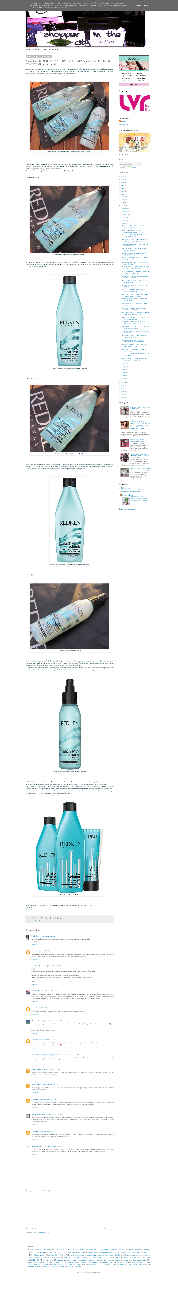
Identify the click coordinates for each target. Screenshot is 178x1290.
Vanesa (123, 121)
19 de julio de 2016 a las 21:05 (50, 991)
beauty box (92, 1249)
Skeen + (103, 1264)
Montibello (110, 1260)
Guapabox (67, 1257)
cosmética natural (121, 1252)
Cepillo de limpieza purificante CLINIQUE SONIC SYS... (134, 254)
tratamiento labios (42, 1266)
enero (124, 378)
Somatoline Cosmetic (112, 1264)
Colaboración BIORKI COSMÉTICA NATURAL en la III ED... (133, 290)
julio (124, 223)
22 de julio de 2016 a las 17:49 (51, 1070)
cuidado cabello (36, 921)
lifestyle (134, 1257)
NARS (118, 1260)
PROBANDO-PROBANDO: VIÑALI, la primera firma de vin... (134, 336)
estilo (117, 1254)
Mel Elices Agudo (36, 1146)
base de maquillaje (80, 1249)
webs (62, 1266)
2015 (122, 382)
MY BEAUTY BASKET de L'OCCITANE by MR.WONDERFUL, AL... (135, 299)
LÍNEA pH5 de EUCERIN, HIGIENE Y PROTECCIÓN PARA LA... (134, 359)
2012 (122, 391)
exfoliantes (144, 1255)
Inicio (71, 1229)
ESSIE (101, 1255)
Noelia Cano (35, 936)
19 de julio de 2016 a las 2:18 (47, 951)
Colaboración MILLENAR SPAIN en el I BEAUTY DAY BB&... (134, 235)
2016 (122, 206)
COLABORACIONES (51, 49)
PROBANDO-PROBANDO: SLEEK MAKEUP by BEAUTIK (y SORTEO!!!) (140, 456)
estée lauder (108, 1255)
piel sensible (94, 1262)
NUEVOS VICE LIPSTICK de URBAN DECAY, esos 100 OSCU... (134, 309)
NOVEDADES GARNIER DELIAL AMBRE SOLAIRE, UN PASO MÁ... (135, 268)
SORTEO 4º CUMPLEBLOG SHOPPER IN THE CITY (139, 440)
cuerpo (147, 1251)
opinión (36, 1262)
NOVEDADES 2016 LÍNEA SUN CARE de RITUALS (135, 304)
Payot (50, 1262)
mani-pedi (49, 1260)
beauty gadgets (104, 1249)
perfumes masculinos (71, 1262)
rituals (47, 1264)
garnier (38, 1257)
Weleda (69, 1266)
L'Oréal (118, 1257)
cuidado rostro (56, 1254)
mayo (124, 367)
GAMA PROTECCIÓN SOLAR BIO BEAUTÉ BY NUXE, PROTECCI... (133, 341)
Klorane (101, 1257)
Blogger (99, 1272)
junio (124, 364)
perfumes (57, 1262)
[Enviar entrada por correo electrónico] (47, 918)
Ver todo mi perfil (124, 124)
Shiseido (87, 1264)
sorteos (122, 1264)
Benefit (114, 1249)
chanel (34, 1252)
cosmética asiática (106, 1252)
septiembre (126, 217)
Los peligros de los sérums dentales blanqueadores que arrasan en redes (131, 491)
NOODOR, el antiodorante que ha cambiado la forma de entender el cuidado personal (139, 498)
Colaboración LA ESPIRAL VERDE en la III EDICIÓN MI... (135, 263)
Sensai (64, 1264)
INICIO (28, 49)
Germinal (45, 1257)
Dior (71, 1255)
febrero (125, 375)
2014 (122, 385)
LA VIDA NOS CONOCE (129, 509)
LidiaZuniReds (36, 991)
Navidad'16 (127, 1260)
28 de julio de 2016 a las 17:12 (52, 1146)
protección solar (122, 1262)
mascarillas (83, 1260)
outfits (44, 1262)
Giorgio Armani (55, 1257)
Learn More (136, 5)
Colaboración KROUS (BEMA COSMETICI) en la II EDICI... (135, 332)
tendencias (131, 1264)
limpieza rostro (145, 1257)
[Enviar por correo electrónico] (51, 918)
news (145, 1260)
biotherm (121, 1249)
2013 (122, 388)
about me (39, 1249)
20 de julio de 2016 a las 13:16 (44, 1008)
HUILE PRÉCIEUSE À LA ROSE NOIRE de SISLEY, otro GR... (135, 281)
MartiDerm (60, 1260)
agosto (125, 220)
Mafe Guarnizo (36, 1084)
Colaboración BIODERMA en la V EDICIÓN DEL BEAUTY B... (135, 245)
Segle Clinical (55, 1264)
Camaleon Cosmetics (134, 1249)
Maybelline (100, 1260)
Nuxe (29, 1262)
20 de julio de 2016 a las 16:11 (53, 1021)
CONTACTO (37, 49)
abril (124, 370)
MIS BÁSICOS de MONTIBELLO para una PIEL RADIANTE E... (135, 277)
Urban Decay (54, 1266)
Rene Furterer (38, 1264)
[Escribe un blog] (53, 918)
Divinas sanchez (36, 1070)
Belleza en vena (126, 488)
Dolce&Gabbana (79, 1255)
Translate (133, 167)
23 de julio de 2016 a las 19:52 (50, 1084)
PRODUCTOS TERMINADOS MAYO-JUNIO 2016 (134, 350)
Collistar (59, 1252)
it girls (85, 1257)
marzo (124, 372)
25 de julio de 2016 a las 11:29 (47, 1099)
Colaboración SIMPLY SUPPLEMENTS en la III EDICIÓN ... (135, 354)
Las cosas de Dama (127, 495)
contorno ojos (92, 1252)
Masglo (91, 1260)
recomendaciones (137, 1262)
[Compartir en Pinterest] (60, 918)
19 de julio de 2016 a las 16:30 (52, 966)
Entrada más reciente (32, 1229)
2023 (122, 185)
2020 (122, 194)
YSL (75, 1266)
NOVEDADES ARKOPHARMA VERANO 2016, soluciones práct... (135, 327)
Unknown (34, 1040)
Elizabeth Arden (91, 1255)
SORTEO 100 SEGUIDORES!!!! (140, 469)
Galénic (30, 1257)
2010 (122, 397)
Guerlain (76, 1257)
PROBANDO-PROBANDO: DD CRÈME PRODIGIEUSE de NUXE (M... (134, 240)
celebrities (146, 1249)
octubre (125, 214)
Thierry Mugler (143, 1264)
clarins (41, 1252)
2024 (122, 182)
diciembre (125, 208)
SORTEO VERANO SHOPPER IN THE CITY (140, 408)
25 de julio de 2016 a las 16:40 (54, 1114)
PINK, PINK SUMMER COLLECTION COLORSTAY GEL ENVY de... (134, 231)
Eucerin (128, 1255)
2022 (122, 188)
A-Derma (30, 1249)
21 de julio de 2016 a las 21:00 (71, 1055)
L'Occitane (110, 1257)
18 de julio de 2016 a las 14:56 (48, 936)
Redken (80, 69)
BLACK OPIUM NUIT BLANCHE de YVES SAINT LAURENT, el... (135, 318)
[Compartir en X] (56, 918)
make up (35, 1259)
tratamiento (31, 1266)
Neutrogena (136, 1260)
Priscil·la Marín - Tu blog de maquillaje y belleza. (46, 1055)
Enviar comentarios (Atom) (41, 1232)
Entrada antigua (108, 1229)
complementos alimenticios (74, 1252)
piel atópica (84, 1262)
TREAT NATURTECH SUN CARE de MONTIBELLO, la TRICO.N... (133, 322)
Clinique (51, 1252)
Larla (33, 1008)
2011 (122, 394)
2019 (122, 197)
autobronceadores (59, 1249)
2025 (122, 179)
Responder (34, 944)
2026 (122, 176)
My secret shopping (37, 1021)
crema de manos (135, 1252)
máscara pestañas (72, 1260)
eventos (136, 1255)
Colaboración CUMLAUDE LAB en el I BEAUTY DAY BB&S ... (134, 345)
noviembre (126, 211)
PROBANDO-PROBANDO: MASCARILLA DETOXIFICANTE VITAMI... (135, 313)
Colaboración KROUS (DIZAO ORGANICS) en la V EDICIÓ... (135, 258)
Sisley (95, 1264)
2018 (122, 200)
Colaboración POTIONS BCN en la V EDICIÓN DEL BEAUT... (133, 226)
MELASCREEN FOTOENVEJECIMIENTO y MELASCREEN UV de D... (136, 272)
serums (78, 1264)
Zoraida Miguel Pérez (38, 1114)
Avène (69, 1249)
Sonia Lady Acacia (37, 966)
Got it (146, 5)
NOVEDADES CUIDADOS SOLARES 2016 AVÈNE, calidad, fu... (135, 249)
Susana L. (34, 951)
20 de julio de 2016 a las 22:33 (47, 1040)
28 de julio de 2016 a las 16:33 (47, 1131)
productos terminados (107, 1262)
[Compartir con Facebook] (58, 918)
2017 (122, 203)
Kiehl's (94, 1257)
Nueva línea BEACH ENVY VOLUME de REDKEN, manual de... (134, 286)
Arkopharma (47, 1249)
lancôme (126, 1257)
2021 (122, 191)
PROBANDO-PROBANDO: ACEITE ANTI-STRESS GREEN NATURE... (135, 295)
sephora (71, 1264)
